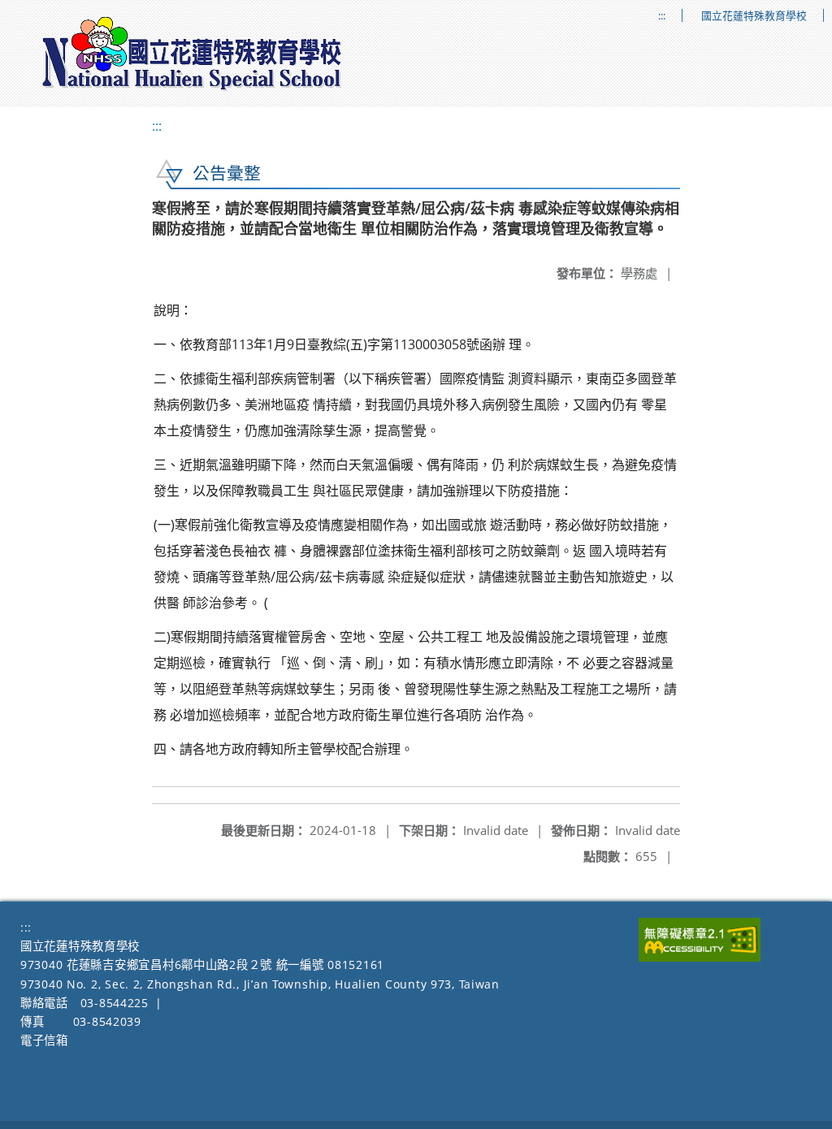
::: (661, 16)
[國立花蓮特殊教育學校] (192, 53)
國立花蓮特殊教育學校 (754, 16)
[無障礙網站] (699, 957)
